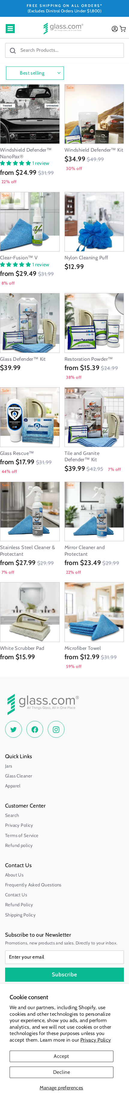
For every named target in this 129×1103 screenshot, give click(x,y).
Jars (8, 766)
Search (12, 815)
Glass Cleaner (18, 776)
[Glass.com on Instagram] (56, 729)
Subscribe (64, 974)
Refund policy (19, 845)
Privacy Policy (95, 1040)
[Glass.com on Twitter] (13, 729)
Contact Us (16, 895)
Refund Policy (19, 904)
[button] (16, 163)
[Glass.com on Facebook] (35, 729)
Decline (61, 1072)
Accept (61, 1056)
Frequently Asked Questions (33, 885)
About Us (14, 875)
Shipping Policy (20, 915)
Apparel (13, 786)
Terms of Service (22, 835)
